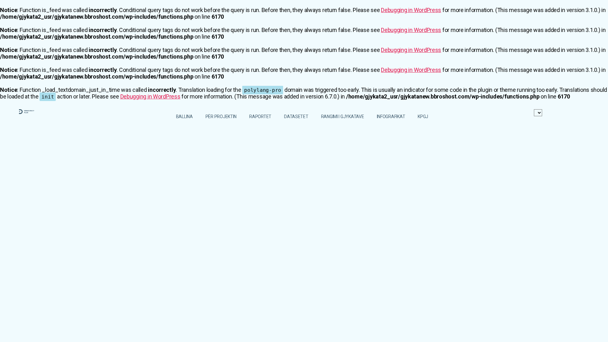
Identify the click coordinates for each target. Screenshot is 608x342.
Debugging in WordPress (411, 10)
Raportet (260, 116)
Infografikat (391, 116)
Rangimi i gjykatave (342, 116)
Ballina (184, 116)
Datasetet (296, 116)
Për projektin (221, 116)
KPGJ (423, 116)
